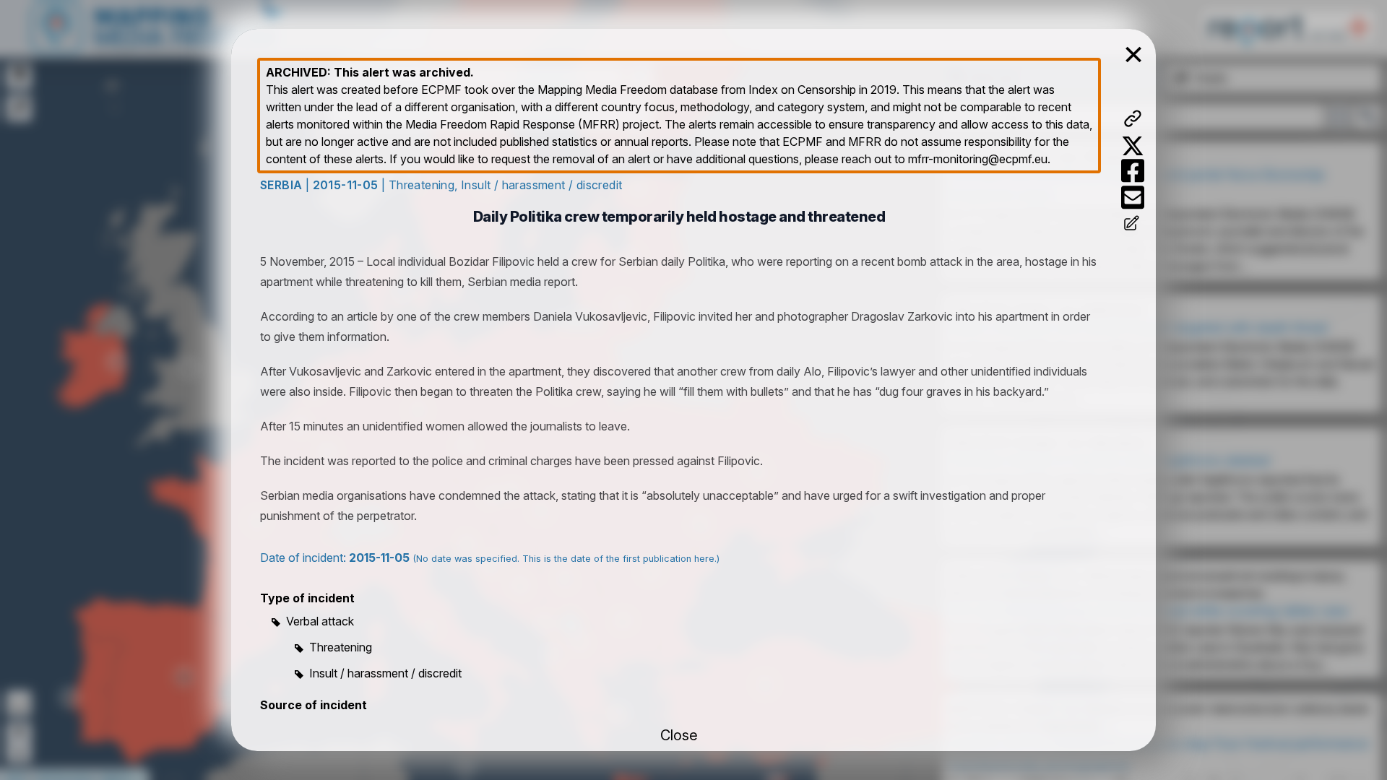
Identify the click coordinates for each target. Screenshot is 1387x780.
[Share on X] (1132, 145)
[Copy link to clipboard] (1132, 118)
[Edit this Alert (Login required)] (1132, 224)
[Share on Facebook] (1132, 170)
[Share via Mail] (1132, 197)
